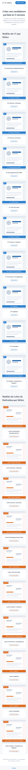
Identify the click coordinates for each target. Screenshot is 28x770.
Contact (14, 768)
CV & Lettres (7, 3)
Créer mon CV (20, 2)
